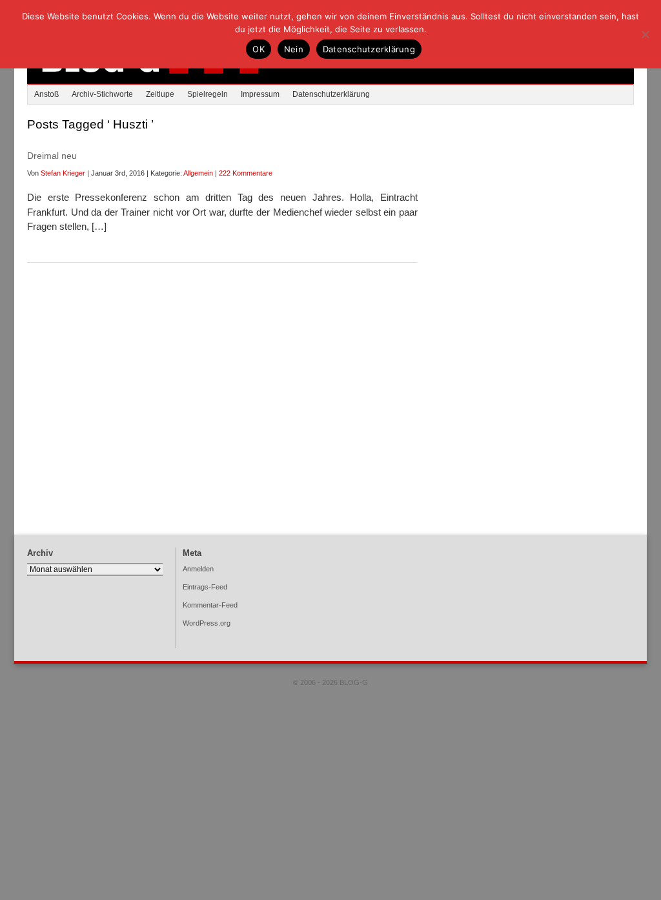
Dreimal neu (52, 155)
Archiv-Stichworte (102, 94)
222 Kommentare (245, 173)
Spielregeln (207, 94)
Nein (293, 49)
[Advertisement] (537, 216)
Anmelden (198, 569)
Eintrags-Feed (205, 587)
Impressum (260, 94)
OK (258, 49)
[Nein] (644, 34)
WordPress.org (206, 623)
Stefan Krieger (63, 173)
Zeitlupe (160, 94)
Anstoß (46, 94)
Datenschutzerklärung (331, 94)
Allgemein (198, 173)
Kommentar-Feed (210, 605)
